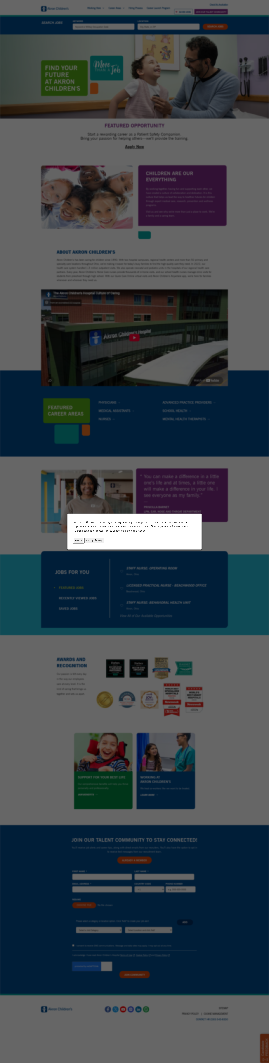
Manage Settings (94, 540)
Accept (78, 540)
